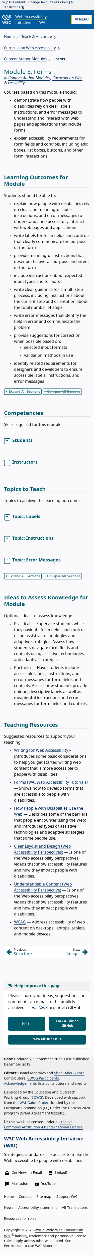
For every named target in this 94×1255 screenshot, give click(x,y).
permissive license (70, 1236)
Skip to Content (13, 2)
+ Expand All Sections (23, 391)
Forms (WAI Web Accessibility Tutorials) (51, 782)
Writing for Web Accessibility (41, 750)
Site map (44, 1197)
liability (21, 1236)
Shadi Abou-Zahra (69, 1073)
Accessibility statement (37, 1208)
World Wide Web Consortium (59, 1230)
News (8, 1208)
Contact (25, 1197)
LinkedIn (62, 1173)
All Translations (75, 1208)
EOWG (37, 1097)
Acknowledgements (20, 1083)
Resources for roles (20, 1219)
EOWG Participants (43, 1078)
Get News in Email (27, 1173)
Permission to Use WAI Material (30, 1246)
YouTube (48, 1184)
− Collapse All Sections (62, 391)
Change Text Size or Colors (48, 2)
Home (9, 37)
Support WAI (66, 1197)
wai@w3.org (43, 1008)
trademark (38, 1236)
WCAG (20, 922)
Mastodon (20, 1184)
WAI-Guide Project (35, 1103)
